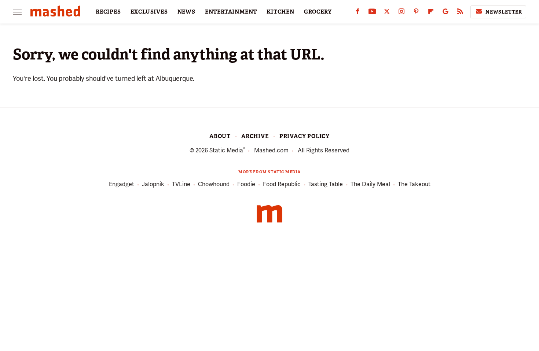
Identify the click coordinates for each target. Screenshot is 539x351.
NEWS (186, 11)
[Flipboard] (430, 13)
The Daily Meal (370, 184)
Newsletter (503, 12)
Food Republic (282, 184)
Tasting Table (325, 184)
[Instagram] (401, 13)
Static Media (226, 150)
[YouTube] (372, 13)
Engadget (121, 184)
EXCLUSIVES (149, 11)
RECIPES (108, 11)
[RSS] (460, 13)
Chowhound (214, 184)
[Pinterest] (416, 13)
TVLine (181, 184)
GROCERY (318, 11)
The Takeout (414, 184)
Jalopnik (153, 184)
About (220, 136)
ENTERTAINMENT (231, 11)
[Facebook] (357, 13)
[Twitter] (386, 13)
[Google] (445, 13)
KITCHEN (280, 11)
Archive (255, 136)
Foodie (246, 184)
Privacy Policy (304, 136)
